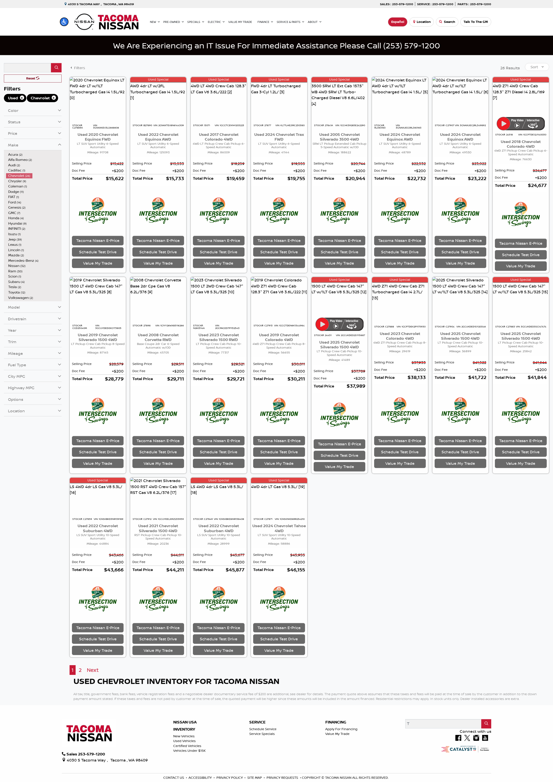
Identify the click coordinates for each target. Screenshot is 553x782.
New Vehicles (184, 736)
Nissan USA (185, 722)
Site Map (255, 777)
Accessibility (201, 777)
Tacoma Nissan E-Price (97, 240)
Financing (335, 722)
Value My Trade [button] (97, 263)
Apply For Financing (341, 729)
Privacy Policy (230, 777)
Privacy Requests (283, 777)
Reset (31, 78)
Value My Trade (337, 733)
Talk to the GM (476, 21)
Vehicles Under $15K (189, 750)
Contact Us (174, 777)
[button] (64, 21)
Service (257, 722)
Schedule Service (262, 729)
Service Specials (262, 733)
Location (424, 21)
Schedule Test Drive (98, 252)
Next (93, 670)
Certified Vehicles (187, 746)
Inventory (184, 729)
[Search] (56, 67)
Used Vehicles (184, 741)
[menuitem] (34, 154)
